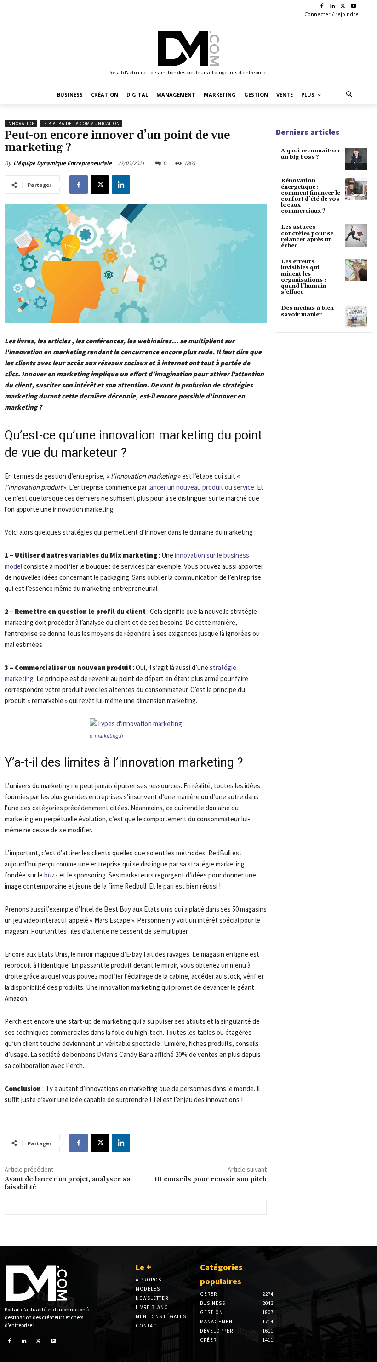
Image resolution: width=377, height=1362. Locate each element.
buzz (51, 875)
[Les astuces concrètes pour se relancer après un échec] (356, 235)
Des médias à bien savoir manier (307, 311)
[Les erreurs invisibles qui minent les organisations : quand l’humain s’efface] (356, 270)
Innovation (20, 124)
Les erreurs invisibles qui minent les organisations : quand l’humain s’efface (303, 276)
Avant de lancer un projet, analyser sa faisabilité (67, 1183)
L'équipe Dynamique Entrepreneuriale (62, 163)
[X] (342, 6)
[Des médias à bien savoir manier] (356, 316)
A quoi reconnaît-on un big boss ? (310, 153)
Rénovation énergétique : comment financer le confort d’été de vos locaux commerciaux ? (310, 195)
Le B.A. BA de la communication (80, 124)
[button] (349, 95)
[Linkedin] (332, 6)
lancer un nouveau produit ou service (201, 487)
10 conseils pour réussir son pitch (210, 1179)
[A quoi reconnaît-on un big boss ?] (356, 159)
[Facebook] (322, 6)
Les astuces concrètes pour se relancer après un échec (307, 236)
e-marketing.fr (107, 736)
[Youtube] (353, 6)
